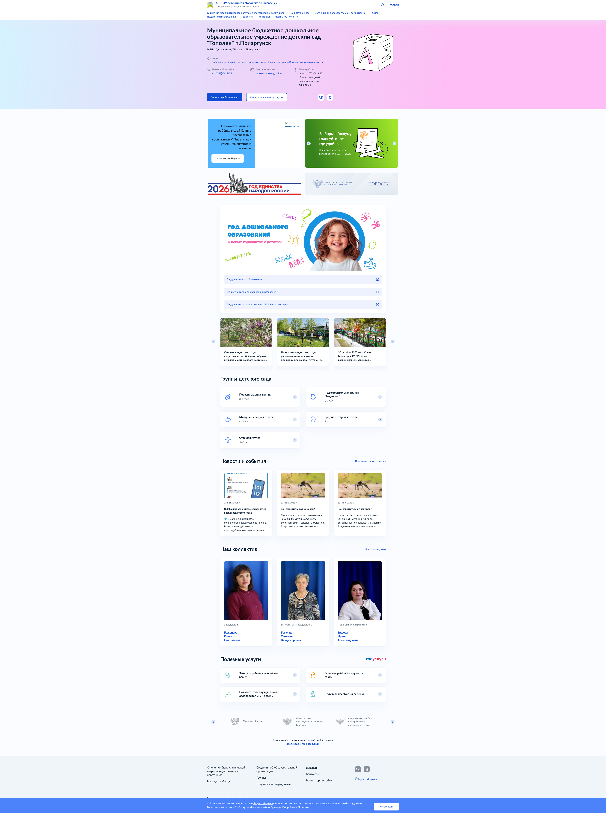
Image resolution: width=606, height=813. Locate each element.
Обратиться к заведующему (266, 97)
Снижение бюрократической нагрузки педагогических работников (246, 13)
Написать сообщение (227, 158)
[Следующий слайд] (393, 341)
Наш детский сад (300, 13)
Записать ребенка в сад (224, 97)
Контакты (264, 16)
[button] (382, 4)
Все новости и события (370, 461)
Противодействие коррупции (303, 744)
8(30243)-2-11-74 (222, 73)
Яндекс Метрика (263, 803)
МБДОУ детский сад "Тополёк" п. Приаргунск (246, 3)
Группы (375, 13)
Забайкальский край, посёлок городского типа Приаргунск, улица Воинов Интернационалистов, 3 (269, 62)
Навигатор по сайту (286, 16)
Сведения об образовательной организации (340, 13)
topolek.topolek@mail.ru (268, 73)
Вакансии (248, 16)
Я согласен (386, 806)
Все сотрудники (375, 549)
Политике (303, 807)
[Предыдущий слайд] (213, 341)
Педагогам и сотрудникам (222, 16)
